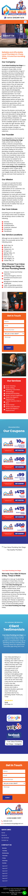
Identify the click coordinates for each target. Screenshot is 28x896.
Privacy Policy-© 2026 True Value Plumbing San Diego (14, 893)
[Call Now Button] (24, 893)
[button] (25, 22)
